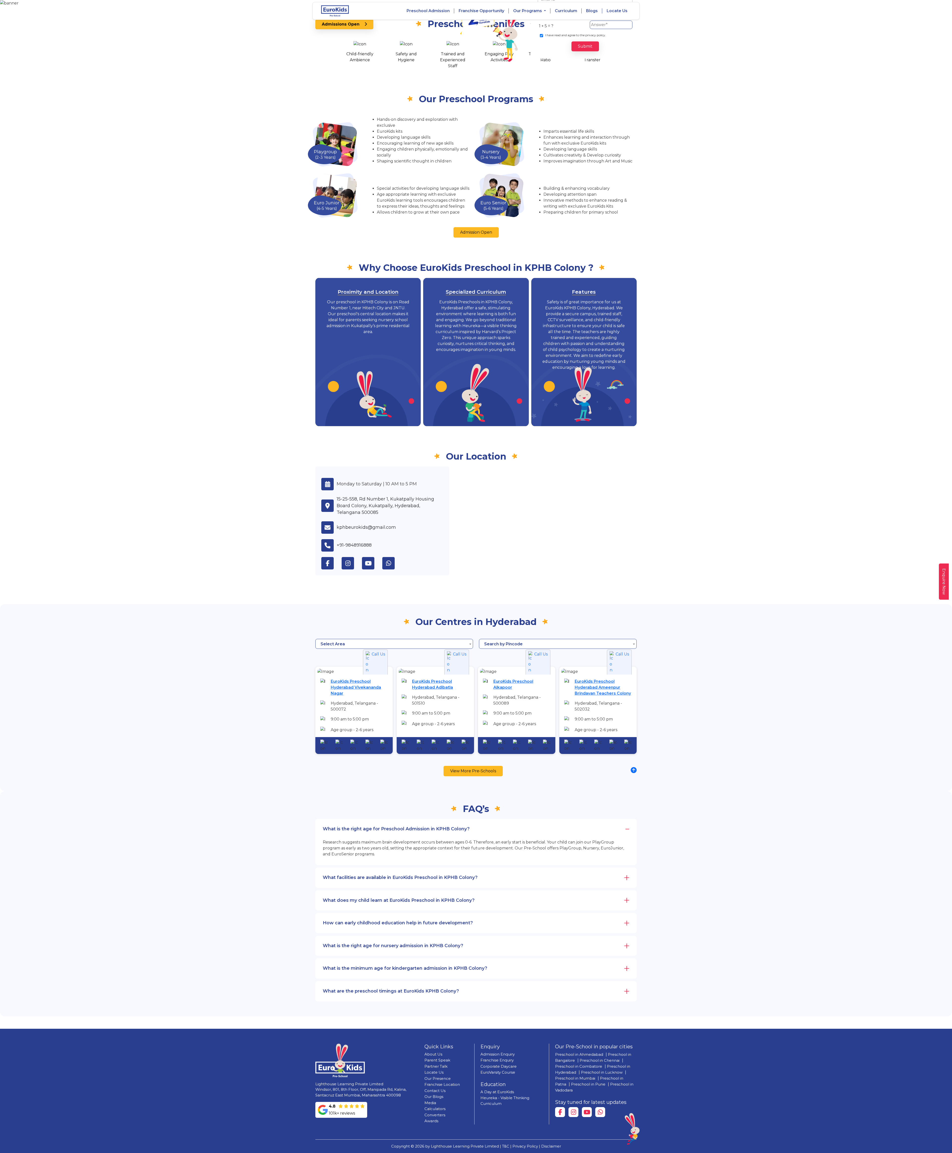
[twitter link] (392, 563)
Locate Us (617, 10)
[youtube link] (372, 563)
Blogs (592, 10)
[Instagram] (573, 1112)
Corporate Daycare (498, 1066)
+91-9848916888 (354, 545)
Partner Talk (435, 1066)
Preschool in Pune (588, 1084)
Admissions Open (343, 24)
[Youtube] (587, 1112)
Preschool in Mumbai (575, 1078)
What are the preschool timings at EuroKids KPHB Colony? (391, 991)
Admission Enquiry (497, 1054)
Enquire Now (944, 581)
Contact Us (435, 1090)
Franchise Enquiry (497, 1060)
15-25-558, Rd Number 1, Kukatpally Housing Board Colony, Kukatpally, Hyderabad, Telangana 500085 (385, 505)
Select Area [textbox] (333, 644)
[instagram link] (352, 563)
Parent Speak (437, 1060)
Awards (431, 1121)
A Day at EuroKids (497, 1092)
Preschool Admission (428, 10)
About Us (433, 1054)
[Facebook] (560, 1112)
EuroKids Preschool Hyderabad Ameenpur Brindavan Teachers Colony (603, 687)
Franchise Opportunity (481, 10)
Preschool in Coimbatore (578, 1066)
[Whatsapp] (600, 1112)
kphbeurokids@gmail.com (366, 527)
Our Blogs (433, 1096)
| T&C (504, 1146)
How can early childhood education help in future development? (398, 923)
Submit (585, 46)
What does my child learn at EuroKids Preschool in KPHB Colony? (399, 900)
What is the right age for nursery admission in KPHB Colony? (393, 945)
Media (430, 1102)
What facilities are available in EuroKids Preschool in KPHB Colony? (400, 877)
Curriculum (566, 10)
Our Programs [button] (528, 10)
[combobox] (394, 644)
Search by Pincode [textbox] (503, 644)
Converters (434, 1115)
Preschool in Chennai (600, 1060)
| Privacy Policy (524, 1146)
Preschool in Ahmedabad (579, 1054)
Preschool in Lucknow (602, 1072)
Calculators (435, 1108)
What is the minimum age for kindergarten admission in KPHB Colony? (405, 968)
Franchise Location (442, 1084)
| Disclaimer (550, 1146)
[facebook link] (331, 563)
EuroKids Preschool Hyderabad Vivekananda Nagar (356, 687)
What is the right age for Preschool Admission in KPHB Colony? (396, 829)
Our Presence (437, 1078)
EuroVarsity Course (497, 1072)
